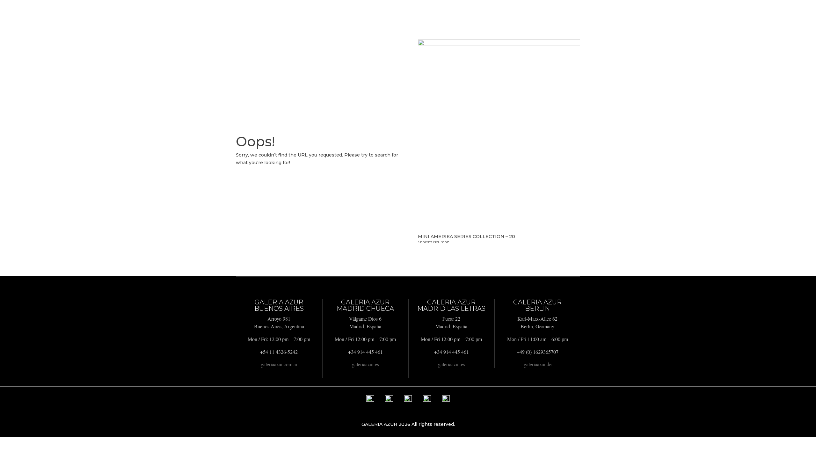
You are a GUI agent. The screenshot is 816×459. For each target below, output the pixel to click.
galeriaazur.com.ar (279, 364)
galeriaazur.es (365, 364)
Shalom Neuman (433, 241)
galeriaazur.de (537, 364)
